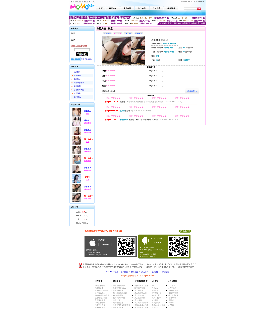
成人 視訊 (138, 300)
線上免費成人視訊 (141, 308)
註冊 (82, 59)
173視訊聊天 (100, 303)
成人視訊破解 (139, 298)
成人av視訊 (138, 290)
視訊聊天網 (99, 288)
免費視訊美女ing (119, 288)
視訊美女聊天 (100, 305)
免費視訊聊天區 (119, 298)
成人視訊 (77, 97)
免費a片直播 (173, 293)
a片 (169, 308)
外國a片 (171, 300)
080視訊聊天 (100, 286)
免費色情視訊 (118, 303)
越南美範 (87, 151)
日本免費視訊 (118, 290)
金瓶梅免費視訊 (119, 286)
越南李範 (87, 123)
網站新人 (77, 79)
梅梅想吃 (87, 170)
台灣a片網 (172, 298)
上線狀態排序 (79, 83)
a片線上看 (156, 295)
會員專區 (134, 272)
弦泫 (87, 142)
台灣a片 (155, 288)
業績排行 (77, 72)
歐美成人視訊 (139, 288)
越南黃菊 (87, 189)
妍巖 (87, 114)
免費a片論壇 (173, 290)
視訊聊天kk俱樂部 (102, 290)
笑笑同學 (87, 199)
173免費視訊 (118, 295)
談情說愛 (77, 93)
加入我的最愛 (199, 1)
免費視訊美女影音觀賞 (121, 305)
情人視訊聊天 (100, 293)
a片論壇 (155, 300)
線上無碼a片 (173, 295)
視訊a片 (171, 303)
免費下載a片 (156, 298)
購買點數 (124, 272)
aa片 (154, 286)
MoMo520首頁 (186, 1)
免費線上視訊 (118, 308)
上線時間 (77, 75)
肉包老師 (87, 161)
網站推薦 (77, 86)
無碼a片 (155, 290)
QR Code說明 (184, 231)
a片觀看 (171, 305)
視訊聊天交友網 (101, 298)
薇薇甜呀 (87, 133)
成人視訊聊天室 (140, 293)
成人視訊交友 (139, 295)
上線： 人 (81, 212)
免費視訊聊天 (100, 300)
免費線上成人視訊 (141, 286)
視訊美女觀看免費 (120, 293)
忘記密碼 (88, 59)
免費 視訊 (116, 300)
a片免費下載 (156, 293)
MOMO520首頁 (112, 272)
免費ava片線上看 (158, 305)
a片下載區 (172, 288)
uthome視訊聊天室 (102, 295)
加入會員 (144, 272)
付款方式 (165, 272)
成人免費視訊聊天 (141, 303)
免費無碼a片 (156, 303)
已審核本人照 (79, 90)
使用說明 (155, 272)
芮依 (87, 180)
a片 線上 (171, 286)
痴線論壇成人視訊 (141, 305)
